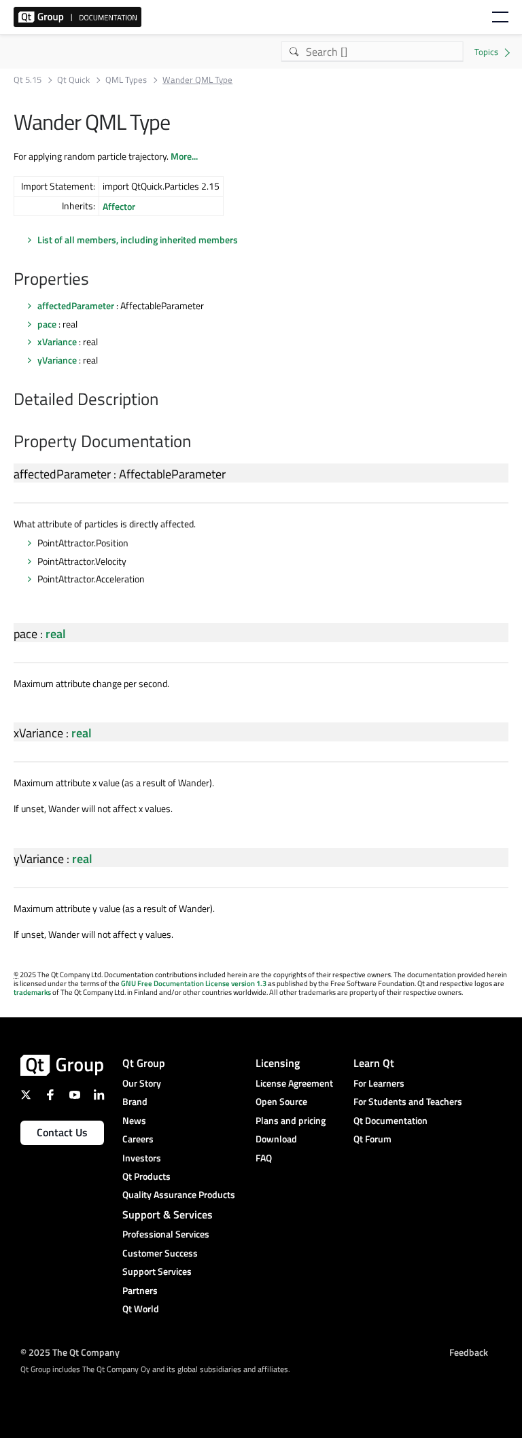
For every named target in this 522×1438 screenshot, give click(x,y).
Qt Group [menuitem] (143, 1063)
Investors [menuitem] (141, 1158)
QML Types (126, 79)
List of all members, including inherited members (137, 239)
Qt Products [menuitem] (146, 1176)
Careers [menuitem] (138, 1139)
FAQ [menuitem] (264, 1158)
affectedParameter (75, 305)
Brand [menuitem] (134, 1101)
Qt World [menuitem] (140, 1308)
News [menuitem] (134, 1120)
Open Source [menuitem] (281, 1101)
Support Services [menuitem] (157, 1271)
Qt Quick (73, 79)
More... (184, 156)
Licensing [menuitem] (278, 1063)
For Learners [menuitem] (378, 1083)
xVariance (57, 341)
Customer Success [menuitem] (160, 1253)
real (56, 634)
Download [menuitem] (276, 1139)
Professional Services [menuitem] (165, 1234)
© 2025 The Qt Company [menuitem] (70, 1352)
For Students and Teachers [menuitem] (407, 1101)
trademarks (32, 992)
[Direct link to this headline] (96, 280)
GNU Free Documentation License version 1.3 (193, 983)
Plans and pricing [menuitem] (291, 1120)
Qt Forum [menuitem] (372, 1139)
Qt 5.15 (27, 79)
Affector (119, 206)
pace (46, 324)
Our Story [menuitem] (141, 1083)
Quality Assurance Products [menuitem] (178, 1194)
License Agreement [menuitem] (294, 1083)
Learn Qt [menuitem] (373, 1063)
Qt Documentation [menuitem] (390, 1120)
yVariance (57, 360)
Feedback (468, 1352)
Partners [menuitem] (140, 1290)
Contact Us (62, 1132)
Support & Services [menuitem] (167, 1214)
